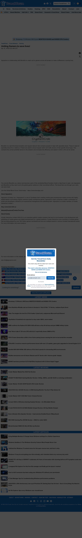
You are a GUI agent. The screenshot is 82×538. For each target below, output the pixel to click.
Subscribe (51, 278)
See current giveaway (41, 272)
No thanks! (41, 281)
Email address (31, 275)
